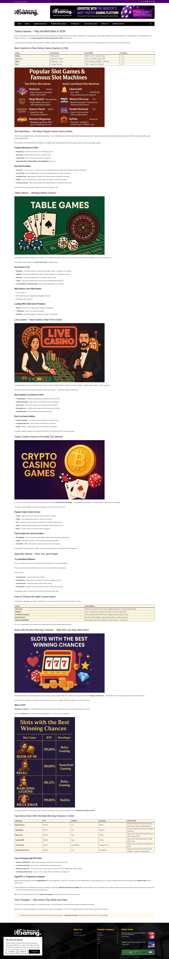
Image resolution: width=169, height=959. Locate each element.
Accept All (34, 951)
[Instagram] (141, 2)
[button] (150, 24)
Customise (11, 951)
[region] (23, 946)
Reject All (23, 951)
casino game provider (32, 170)
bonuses (40, 872)
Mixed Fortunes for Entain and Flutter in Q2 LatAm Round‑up (134, 933)
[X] (152, 2)
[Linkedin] (144, 2)
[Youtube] (154, 2)
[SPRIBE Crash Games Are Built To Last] (151, 944)
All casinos (17, 624)
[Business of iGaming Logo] (31, 12)
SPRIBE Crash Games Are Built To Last (133, 942)
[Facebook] (140, 2)
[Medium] (146, 2)
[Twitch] (150, 2)
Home (15, 28)
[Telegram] (148, 2)
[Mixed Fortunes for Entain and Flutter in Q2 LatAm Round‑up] (151, 935)
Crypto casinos (19, 502)
